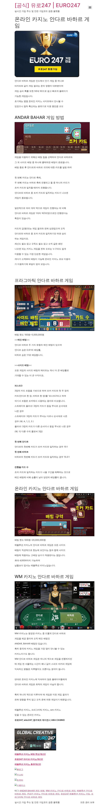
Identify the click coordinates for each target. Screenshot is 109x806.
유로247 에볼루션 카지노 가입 (75, 793)
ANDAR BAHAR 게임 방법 (32, 790)
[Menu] (90, 7)
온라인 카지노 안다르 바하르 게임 (43, 793)
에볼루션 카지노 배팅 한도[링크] (30, 754)
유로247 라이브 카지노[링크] (29, 759)
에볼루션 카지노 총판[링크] (28, 764)
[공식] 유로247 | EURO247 (47, 5)
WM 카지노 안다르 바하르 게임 (61, 790)
